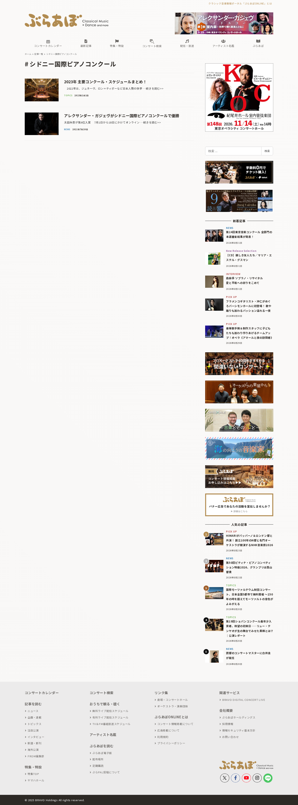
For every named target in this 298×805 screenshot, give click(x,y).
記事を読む (33, 703)
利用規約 (162, 737)
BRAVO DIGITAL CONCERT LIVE (243, 700)
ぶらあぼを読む (101, 745)
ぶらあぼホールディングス (238, 717)
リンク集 (161, 692)
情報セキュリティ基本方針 (238, 730)
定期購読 (98, 766)
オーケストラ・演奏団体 (172, 706)
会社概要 (226, 710)
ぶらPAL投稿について (106, 772)
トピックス (35, 724)
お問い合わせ (230, 737)
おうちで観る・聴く (105, 703)
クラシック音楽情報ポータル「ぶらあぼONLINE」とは (240, 3)
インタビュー (36, 737)
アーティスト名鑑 (103, 734)
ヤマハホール (36, 780)
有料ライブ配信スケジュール (110, 717)
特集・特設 (33, 767)
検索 (267, 151)
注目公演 (33, 730)
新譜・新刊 (35, 743)
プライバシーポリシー (171, 743)
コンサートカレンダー (42, 692)
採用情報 (227, 724)
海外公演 (33, 750)
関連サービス (229, 692)
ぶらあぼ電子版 (102, 753)
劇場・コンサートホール (172, 700)
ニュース (33, 711)
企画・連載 (35, 717)
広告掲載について (168, 730)
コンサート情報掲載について (175, 724)
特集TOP (33, 774)
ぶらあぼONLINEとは (171, 716)
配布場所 (98, 759)
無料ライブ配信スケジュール (110, 711)
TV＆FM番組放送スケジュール (111, 724)
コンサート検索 (101, 692)
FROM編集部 (36, 756)
